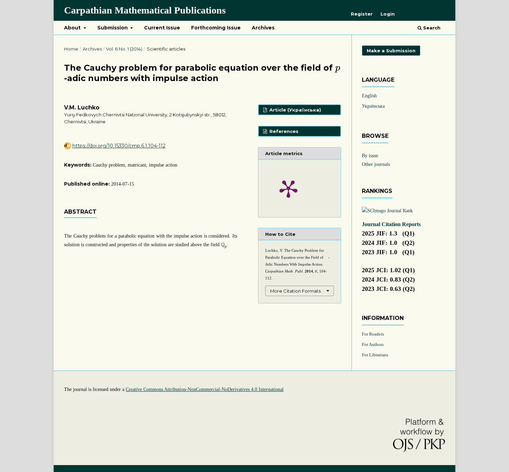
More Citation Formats (295, 291)
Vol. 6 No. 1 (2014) (124, 49)
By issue (370, 155)
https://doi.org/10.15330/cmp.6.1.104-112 (119, 146)
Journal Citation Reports (391, 224)
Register (362, 14)
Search (431, 27)
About (73, 28)
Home (71, 49)
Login (388, 14)
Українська (373, 106)
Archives (263, 28)
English (369, 95)
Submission (113, 28)
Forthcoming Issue (216, 28)
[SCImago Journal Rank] (387, 210)
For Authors (373, 344)
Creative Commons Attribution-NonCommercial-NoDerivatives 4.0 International (205, 389)
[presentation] (337, 69)
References (283, 131)
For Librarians (375, 354)
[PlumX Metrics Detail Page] (288, 188)
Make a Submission (391, 50)
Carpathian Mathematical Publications (145, 10)
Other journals (376, 164)
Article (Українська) (294, 110)
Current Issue (162, 28)
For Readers (373, 334)
